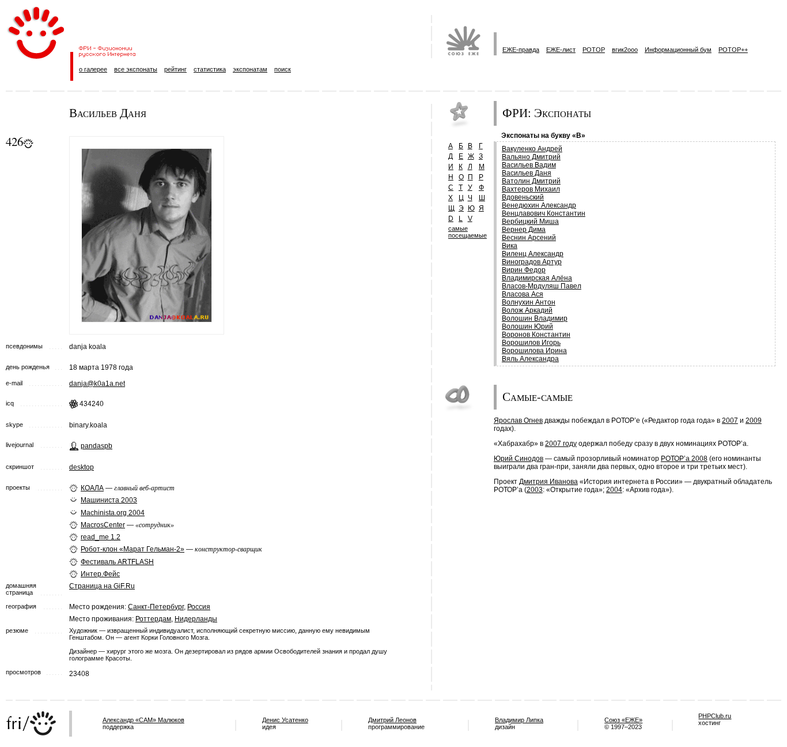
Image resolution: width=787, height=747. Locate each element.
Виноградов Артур (532, 262)
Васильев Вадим (529, 165)
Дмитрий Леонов (392, 719)
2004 (614, 490)
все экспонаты (135, 69)
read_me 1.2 (100, 537)
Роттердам (153, 619)
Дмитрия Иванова (548, 482)
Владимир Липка (519, 719)
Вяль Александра (530, 359)
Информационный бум (678, 49)
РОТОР (593, 49)
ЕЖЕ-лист (561, 49)
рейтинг (175, 69)
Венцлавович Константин (543, 213)
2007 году (561, 444)
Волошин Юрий (527, 326)
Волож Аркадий (527, 310)
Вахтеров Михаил (531, 189)
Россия (198, 607)
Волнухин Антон (528, 302)
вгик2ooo (625, 49)
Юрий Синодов (518, 459)
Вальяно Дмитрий (531, 157)
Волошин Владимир (534, 318)
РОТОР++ (733, 49)
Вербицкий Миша (530, 221)
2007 (730, 420)
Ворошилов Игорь (531, 343)
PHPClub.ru (714, 715)
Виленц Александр (532, 254)
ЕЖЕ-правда (520, 49)
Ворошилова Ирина (534, 351)
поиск (282, 69)
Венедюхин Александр (539, 205)
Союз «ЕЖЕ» (623, 719)
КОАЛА (92, 488)
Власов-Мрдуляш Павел (541, 286)
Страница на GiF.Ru (102, 586)
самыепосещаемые (467, 232)
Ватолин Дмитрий (531, 181)
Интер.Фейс (100, 574)
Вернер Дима (524, 230)
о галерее (93, 69)
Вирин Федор (524, 270)
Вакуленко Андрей (532, 149)
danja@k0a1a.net (97, 384)
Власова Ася (522, 294)
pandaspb (96, 446)
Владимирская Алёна (537, 278)
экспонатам (250, 69)
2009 (754, 420)
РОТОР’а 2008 (684, 459)
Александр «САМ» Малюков (143, 719)
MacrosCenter (103, 525)
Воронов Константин (536, 335)
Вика (509, 246)
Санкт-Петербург (156, 607)
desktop (81, 467)
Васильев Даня (526, 173)
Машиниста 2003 (109, 500)
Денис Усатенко (285, 719)
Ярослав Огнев (518, 420)
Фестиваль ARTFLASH (117, 562)
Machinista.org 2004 (113, 513)
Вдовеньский (523, 197)
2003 (535, 490)
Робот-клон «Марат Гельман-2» (132, 549)
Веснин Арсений (529, 238)
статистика (210, 69)
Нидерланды (196, 619)
